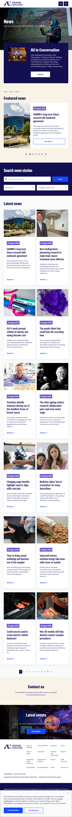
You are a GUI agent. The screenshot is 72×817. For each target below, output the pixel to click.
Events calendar (36, 731)
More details (48, 141)
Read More (10, 279)
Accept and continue (13, 810)
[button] (67, 793)
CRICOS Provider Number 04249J (50, 777)
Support (63, 751)
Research (54, 745)
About (63, 745)
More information (33, 810)
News (52, 767)
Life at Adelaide (42, 745)
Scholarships (30, 767)
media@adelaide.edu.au (37, 695)
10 (47, 672)
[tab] (30, 154)
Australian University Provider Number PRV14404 (20, 777)
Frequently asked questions (30, 761)
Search (60, 179)
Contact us (64, 767)
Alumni (53, 759)
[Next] (46, 154)
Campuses (40, 751)
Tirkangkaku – (15, 773)
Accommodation (42, 767)
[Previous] (26, 154)
